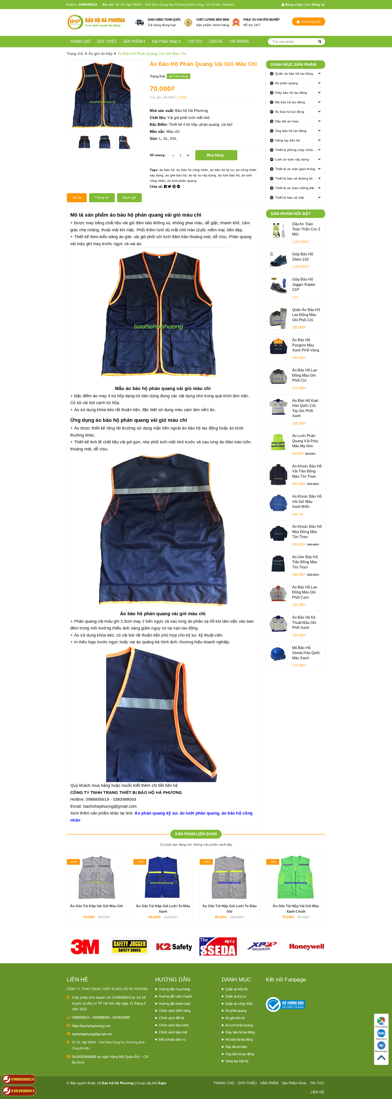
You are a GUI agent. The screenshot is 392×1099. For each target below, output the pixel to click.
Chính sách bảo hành (174, 1025)
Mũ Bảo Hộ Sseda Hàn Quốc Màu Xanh (306, 653)
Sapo (162, 1083)
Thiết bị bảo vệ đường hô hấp (297, 178)
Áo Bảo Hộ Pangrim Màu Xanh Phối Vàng (305, 345)
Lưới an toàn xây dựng (292, 159)
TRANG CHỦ (80, 41)
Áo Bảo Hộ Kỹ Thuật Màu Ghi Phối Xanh (304, 622)
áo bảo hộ (166, 170)
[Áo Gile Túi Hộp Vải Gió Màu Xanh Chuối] (296, 877)
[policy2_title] (188, 22)
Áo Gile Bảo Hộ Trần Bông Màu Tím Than (305, 562)
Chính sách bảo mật (173, 1032)
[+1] (178, 186)
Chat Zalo (381, 1039)
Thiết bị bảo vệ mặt (289, 197)
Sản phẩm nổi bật (291, 213)
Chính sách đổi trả (171, 1018)
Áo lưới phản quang (239, 1025)
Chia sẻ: (156, 186)
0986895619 (87, 4)
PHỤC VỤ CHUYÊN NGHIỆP (261, 19)
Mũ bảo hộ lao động (290, 102)
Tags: (155, 170)
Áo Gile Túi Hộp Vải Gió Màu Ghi (96, 906)
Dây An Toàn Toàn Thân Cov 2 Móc (306, 229)
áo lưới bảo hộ (229, 175)
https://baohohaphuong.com (91, 1026)
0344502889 (121, 1017)
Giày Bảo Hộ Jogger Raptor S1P (304, 284)
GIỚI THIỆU (106, 41)
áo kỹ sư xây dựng (202, 175)
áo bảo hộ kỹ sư (222, 170)
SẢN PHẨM (133, 41)
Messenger (381, 1051)
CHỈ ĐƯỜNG (239, 41)
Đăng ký (318, 4)
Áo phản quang (286, 83)
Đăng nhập (293, 4)
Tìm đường (381, 1026)
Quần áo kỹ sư (235, 996)
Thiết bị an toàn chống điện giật (298, 188)
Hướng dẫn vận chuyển (175, 996)
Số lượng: (158, 155)
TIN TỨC (194, 41)
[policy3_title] (236, 22)
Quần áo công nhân (239, 1003)
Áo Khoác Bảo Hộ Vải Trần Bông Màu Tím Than (307, 471)
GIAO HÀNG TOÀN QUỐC (164, 19)
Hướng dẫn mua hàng (174, 989)
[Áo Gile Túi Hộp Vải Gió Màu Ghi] (96, 877)
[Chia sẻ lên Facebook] (166, 186)
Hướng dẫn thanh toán (174, 1003)
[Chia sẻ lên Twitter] (170, 186)
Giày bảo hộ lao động (291, 92)
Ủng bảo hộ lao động (290, 131)
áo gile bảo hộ (176, 175)
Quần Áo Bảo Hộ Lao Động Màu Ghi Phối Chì (306, 315)
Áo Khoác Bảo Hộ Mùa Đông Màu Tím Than (307, 531)
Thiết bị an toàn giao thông (295, 169)
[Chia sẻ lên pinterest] (174, 186)
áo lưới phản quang (181, 181)
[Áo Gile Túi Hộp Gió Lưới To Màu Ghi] (229, 877)
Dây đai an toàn (287, 121)
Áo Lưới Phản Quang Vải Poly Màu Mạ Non (305, 441)
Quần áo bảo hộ (236, 989)
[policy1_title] (139, 22)
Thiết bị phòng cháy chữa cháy (298, 150)
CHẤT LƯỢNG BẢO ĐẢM (212, 19)
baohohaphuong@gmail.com (110, 806)
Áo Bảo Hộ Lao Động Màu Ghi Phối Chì (304, 375)
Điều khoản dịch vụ (172, 1039)
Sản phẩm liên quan (196, 834)
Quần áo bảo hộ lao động (294, 73)
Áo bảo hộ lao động (289, 112)
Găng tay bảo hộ (287, 140)
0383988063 (101, 1017)
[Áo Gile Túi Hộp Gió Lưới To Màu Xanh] (163, 877)
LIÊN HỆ (216, 41)
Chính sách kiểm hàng (174, 1011)
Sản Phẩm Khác (165, 41)
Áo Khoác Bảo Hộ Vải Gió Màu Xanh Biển (307, 501)
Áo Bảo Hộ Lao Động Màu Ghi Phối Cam (304, 592)
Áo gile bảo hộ (235, 1018)
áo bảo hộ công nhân (192, 170)
